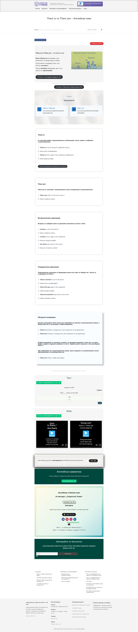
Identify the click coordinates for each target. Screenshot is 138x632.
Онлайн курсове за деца (44, 578)
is (69, 399)
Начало (37, 8)
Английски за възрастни (78, 611)
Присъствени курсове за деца (44, 574)
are (69, 397)
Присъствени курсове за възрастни (44, 580)
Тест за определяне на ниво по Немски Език (93, 578)
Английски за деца (76, 608)
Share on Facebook (40, 40)
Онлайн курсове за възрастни (43, 584)
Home (36, 30)
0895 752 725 (54, 618)
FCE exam (89, 581)
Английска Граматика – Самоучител (93, 591)
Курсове (45, 8)
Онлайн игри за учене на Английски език (94, 587)
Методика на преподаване (58, 8)
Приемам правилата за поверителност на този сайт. (54, 556)
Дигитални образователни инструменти (69, 578)
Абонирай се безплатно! (96, 43)
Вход (85, 8)
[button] (86, 60)
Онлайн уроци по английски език (80, 614)
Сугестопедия (65, 581)
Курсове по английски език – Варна (81, 605)
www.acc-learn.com (30, 616)
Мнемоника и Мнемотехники (66, 574)
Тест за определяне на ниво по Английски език (93, 574)
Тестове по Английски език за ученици (94, 584)
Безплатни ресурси (75, 8)
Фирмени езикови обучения (79, 617)
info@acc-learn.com (56, 624)
